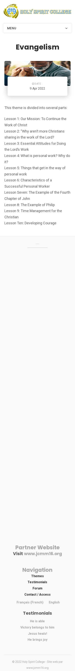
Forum (37, 588)
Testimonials (37, 582)
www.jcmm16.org (43, 554)
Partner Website (37, 547)
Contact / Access (37, 594)
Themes (37, 576)
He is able (37, 621)
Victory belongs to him (37, 627)
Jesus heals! (37, 634)
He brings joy (37, 640)
